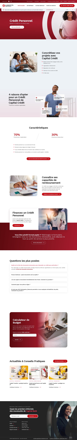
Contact (65, 1)
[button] (72, 10)
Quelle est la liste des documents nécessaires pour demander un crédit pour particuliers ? (34, 265)
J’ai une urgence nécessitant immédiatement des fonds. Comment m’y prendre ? (32, 279)
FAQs (61, 1)
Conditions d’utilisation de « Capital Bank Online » (58, 438)
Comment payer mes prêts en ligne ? (20, 284)
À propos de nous (13, 427)
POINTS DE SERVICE (51, 5)
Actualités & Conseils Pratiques (53, 1)
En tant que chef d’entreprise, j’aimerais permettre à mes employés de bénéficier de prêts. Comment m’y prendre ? (34, 290)
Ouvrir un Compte (71, 1)
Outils (11, 423)
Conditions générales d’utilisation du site (40, 438)
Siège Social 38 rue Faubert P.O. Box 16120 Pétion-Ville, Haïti (25, 425)
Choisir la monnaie (17, 332)
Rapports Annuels (13, 429)
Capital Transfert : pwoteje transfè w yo (19, 384)
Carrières (11, 425)
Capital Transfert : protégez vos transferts (57, 384)
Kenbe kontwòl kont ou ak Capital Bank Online (37, 384)
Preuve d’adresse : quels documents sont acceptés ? (25, 274)
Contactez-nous (25, 429)
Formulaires (37, 1)
